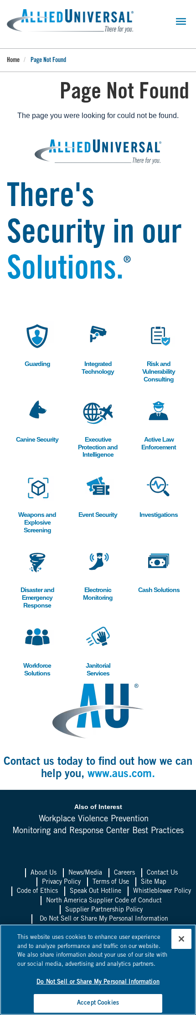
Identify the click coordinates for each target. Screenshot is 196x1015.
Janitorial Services (94, 650)
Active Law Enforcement (157, 424)
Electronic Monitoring (95, 574)
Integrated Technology (96, 348)
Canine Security (37, 420)
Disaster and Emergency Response (35, 578)
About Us (44, 873)
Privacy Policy (61, 882)
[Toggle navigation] (181, 21)
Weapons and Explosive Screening (37, 503)
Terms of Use (111, 882)
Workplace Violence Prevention (94, 819)
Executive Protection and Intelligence (98, 428)
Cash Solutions (159, 570)
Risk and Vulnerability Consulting (157, 352)
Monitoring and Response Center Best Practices (98, 831)
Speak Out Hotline (95, 891)
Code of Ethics (37, 891)
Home (13, 60)
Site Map (153, 882)
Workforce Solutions (34, 650)
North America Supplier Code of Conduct (104, 901)
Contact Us (162, 873)
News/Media (85, 873)
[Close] (181, 939)
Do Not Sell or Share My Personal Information (104, 919)
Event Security (98, 495)
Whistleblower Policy (162, 891)
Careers (124, 873)
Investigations (158, 495)
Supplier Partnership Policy (104, 910)
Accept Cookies (98, 1003)
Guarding (33, 344)
